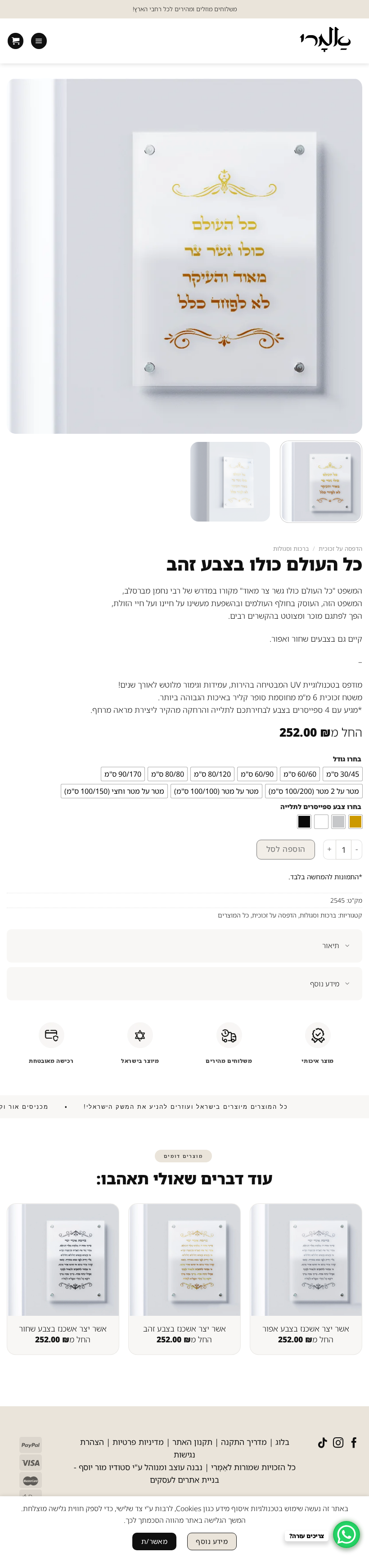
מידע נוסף (324, 984)
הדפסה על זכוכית (340, 548)
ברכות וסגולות (291, 548)
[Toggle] (348, 946)
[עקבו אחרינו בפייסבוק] (354, 1443)
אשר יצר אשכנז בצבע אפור (305, 1328)
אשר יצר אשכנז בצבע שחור (63, 1328)
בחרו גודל (347, 759)
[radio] (342, 774)
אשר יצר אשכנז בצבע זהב (184, 1328)
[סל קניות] (15, 41)
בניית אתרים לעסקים (184, 1479)
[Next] (14, 1275)
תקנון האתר (192, 1441)
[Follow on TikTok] (322, 1443)
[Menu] (39, 41)
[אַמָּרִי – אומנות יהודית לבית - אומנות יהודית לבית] (325, 41)
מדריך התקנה (244, 1441)
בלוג (282, 1441)
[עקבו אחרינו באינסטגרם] (338, 1443)
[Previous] (348, 1275)
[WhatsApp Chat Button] (346, 1534)
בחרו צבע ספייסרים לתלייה (320, 807)
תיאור (330, 945)
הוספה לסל (286, 849)
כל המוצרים (233, 915)
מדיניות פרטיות (138, 1441)
